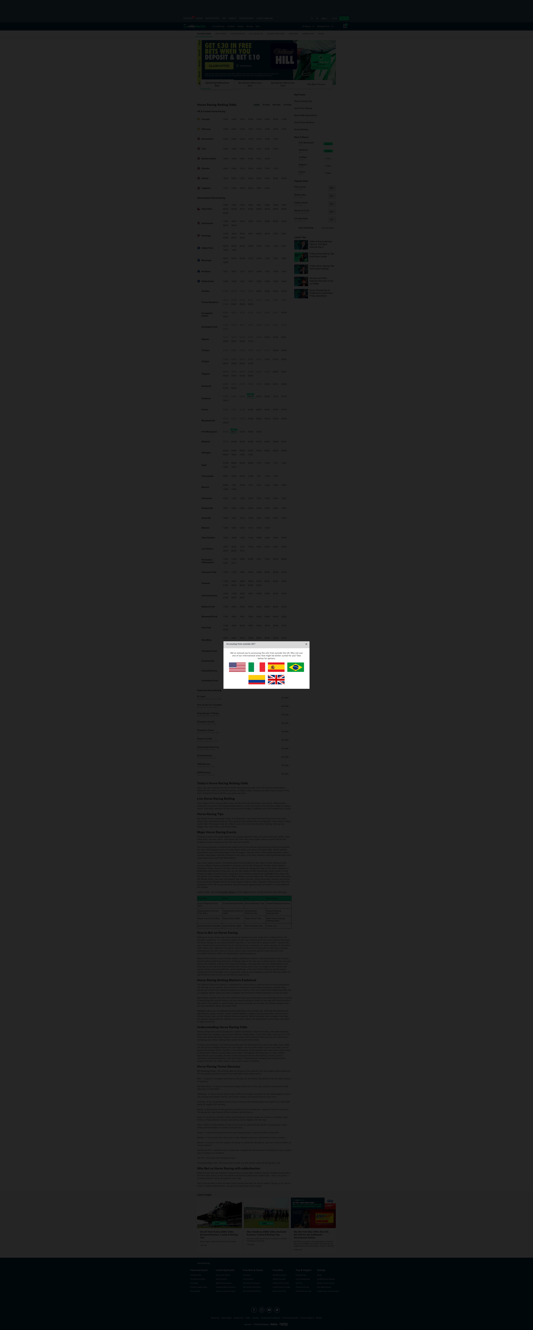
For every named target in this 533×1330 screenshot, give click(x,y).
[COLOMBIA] (256, 683)
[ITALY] (256, 671)
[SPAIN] (276, 671)
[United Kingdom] (276, 683)
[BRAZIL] (295, 671)
